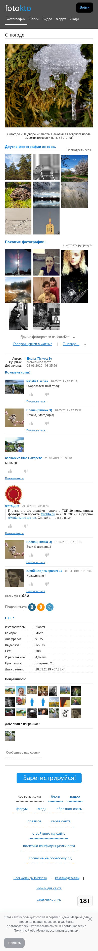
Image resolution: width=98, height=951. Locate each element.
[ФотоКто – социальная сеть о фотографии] (18, 8)
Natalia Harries (37, 381)
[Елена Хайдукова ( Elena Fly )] (10, 693)
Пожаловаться (35, 401)
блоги (55, 796)
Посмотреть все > (79, 150)
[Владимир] (10, 715)
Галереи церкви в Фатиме (32, 344)
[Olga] (43, 714)
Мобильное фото (39, 362)
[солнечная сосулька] (18, 275)
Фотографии (16, 19)
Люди (74, 19)
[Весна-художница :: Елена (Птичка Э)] (46, 207)
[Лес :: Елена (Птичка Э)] (18, 180)
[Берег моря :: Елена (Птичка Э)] (18, 234)
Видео (47, 19)
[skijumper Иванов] (21, 704)
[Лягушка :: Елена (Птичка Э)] (18, 207)
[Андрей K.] (65, 693)
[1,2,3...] (46, 329)
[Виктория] (74, 276)
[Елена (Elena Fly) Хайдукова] (21, 715)
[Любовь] (76, 695)
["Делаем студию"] (74, 302)
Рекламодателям (67, 878)
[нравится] (31, 394)
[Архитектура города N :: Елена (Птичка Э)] (46, 234)
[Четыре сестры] (46, 302)
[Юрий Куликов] (32, 717)
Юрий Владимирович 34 (44, 571)
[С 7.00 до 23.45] (18, 329)
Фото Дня (12, 506)
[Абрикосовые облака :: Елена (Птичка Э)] (74, 181)
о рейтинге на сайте (49, 833)
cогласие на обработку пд (50, 858)
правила (34, 821)
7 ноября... (71, 344)
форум (22, 809)
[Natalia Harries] (14, 392)
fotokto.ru (48, 514)
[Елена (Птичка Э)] (14, 426)
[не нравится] (47, 394)
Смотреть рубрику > (77, 245)
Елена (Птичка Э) (39, 358)
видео (75, 796)
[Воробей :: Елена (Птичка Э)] (46, 180)
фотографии (29, 796)
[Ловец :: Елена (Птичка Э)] (74, 207)
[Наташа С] (32, 706)
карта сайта (61, 821)
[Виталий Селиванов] (65, 717)
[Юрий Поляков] (76, 704)
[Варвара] (32, 693)
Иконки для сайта (49, 888)
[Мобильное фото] (18, 302)
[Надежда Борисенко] (43, 706)
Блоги (33, 19)
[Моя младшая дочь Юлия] (46, 275)
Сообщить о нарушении (23, 752)
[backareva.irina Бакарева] (14, 451)
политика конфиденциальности (49, 846)
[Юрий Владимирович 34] (14, 586)
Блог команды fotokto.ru (30, 878)
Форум (61, 19)
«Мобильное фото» (22, 518)
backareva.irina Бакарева (23, 458)
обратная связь (69, 809)
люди (42, 809)
